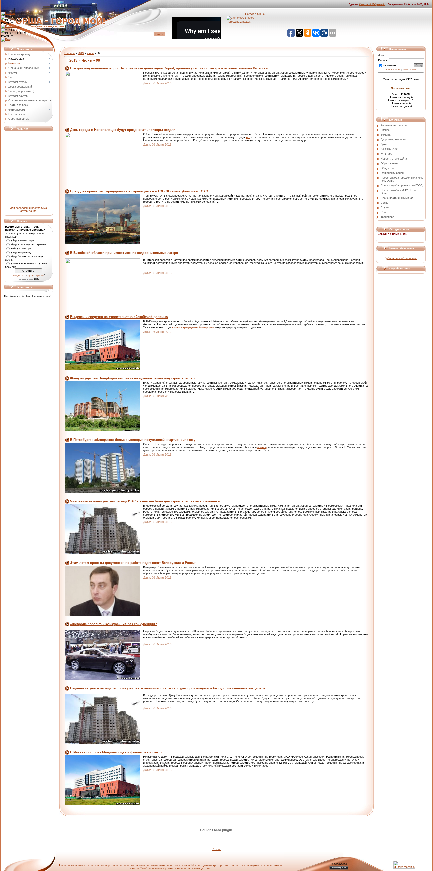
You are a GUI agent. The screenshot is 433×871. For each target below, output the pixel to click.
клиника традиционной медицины (193, 327)
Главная (69, 53)
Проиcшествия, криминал (397, 197)
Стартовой (365, 4)
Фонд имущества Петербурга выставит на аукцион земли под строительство (132, 378)
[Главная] (8, 13)
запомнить (390, 65)
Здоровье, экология (393, 139)
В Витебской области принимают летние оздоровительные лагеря (124, 253)
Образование (389, 163)
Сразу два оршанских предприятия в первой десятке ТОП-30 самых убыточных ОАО (139, 191)
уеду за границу (21, 252)
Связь (384, 202)
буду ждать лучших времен (28, 244)
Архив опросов (36, 275)
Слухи (385, 207)
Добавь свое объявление (401, 258)
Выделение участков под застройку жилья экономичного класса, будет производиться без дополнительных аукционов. (168, 688)
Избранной (378, 4)
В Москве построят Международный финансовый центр (116, 752)
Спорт (384, 212)
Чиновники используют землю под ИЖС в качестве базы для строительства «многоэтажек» (145, 501)
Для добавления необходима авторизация (28, 209)
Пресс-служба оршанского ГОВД (401, 185)
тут (248, 137)
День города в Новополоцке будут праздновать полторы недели (122, 130)
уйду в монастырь (22, 240)
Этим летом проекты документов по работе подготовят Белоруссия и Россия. (134, 563)
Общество (387, 168)
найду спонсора (21, 248)
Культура (386, 153)
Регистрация (409, 69)
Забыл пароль (393, 69)
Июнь (90, 53)
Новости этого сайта (394, 158)
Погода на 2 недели (239, 21)
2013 (81, 53)
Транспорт (387, 216)
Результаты (19, 275)
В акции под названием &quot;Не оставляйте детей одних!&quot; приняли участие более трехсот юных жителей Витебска (169, 68)
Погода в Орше (255, 13)
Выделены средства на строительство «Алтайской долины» (119, 317)
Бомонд (385, 134)
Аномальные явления (394, 125)
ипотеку (262, 447)
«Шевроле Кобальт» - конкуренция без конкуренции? (113, 624)
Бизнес (385, 129)
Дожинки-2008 (389, 148)
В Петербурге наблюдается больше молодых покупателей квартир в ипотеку (132, 440)
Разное (216, 849)
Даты (384, 144)
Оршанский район (392, 172)
